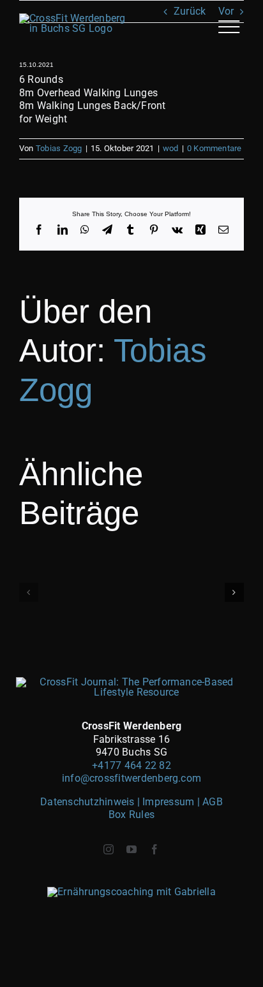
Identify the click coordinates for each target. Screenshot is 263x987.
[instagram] (108, 849)
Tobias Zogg (59, 148)
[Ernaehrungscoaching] (131, 892)
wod (171, 148)
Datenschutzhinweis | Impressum (118, 802)
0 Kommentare (214, 148)
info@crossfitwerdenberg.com (131, 778)
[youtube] (131, 849)
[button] (28, 592)
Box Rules (131, 814)
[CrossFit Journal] (132, 682)
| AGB (210, 802)
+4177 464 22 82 (131, 765)
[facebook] (154, 849)
